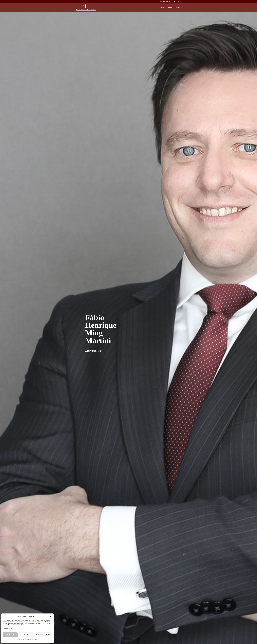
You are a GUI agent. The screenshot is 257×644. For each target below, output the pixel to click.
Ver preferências (43, 635)
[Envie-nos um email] (178, 1)
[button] (51, 616)
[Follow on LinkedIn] (180, 1)
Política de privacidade (32, 639)
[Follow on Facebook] (174, 1)
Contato (177, 7)
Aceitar (10, 635)
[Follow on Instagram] (176, 1)
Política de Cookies (21, 639)
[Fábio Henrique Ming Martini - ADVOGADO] (86, 7)
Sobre (163, 7)
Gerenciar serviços (8, 628)
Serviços (170, 7)
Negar (26, 635)
